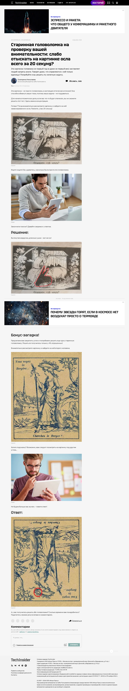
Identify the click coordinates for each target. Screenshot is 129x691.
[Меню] (12, 3)
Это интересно (15, 40)
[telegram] (19, 666)
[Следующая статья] (64, 651)
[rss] (12, 666)
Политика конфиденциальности (21, 673)
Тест (21, 86)
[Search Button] (113, 3)
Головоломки (26, 86)
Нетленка (16, 86)
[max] (26, 666)
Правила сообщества (17, 671)
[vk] (15, 666)
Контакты (14, 675)
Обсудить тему (75, 81)
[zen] (22, 666)
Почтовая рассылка (108, 3)
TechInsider (21, 3)
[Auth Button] (117, 3)
